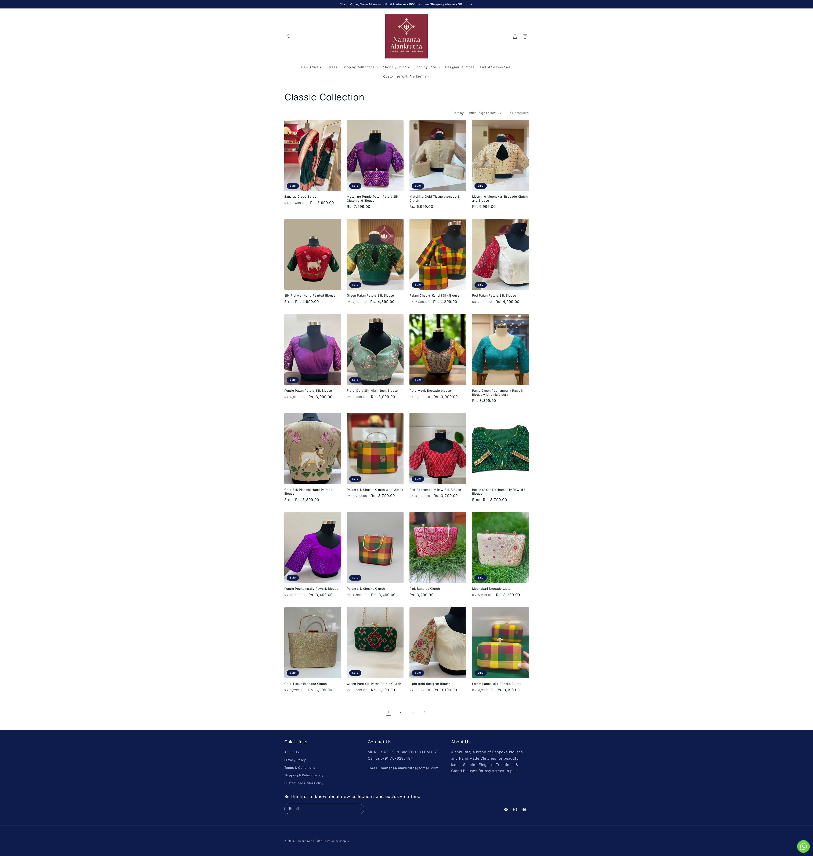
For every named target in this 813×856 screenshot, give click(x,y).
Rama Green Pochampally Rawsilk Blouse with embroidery (498, 392)
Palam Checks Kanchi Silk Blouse (434, 295)
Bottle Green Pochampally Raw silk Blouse (498, 491)
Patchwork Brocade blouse (430, 390)
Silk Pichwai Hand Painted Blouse (309, 295)
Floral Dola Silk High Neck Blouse (372, 390)
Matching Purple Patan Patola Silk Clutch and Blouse (373, 198)
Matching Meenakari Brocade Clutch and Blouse (500, 198)
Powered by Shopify (336, 840)
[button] (289, 36)
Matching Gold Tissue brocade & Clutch (434, 198)
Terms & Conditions (299, 768)
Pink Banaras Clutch (424, 588)
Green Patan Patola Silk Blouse (370, 295)
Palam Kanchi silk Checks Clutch (496, 683)
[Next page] (424, 712)
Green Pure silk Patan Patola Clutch (374, 683)
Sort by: (458, 113)
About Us (291, 752)
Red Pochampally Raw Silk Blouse (435, 489)
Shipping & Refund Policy (304, 775)
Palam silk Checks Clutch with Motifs (375, 489)
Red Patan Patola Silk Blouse (494, 295)
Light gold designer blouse (429, 683)
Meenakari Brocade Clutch (492, 588)
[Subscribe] (359, 809)
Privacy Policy (295, 760)
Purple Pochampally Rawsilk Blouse (311, 588)
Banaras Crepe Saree (300, 196)
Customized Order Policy (304, 783)
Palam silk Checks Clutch (366, 588)
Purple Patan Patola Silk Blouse (308, 390)
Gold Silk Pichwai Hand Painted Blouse (308, 491)
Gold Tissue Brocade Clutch (305, 683)
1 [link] (389, 712)
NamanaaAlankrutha (309, 840)
